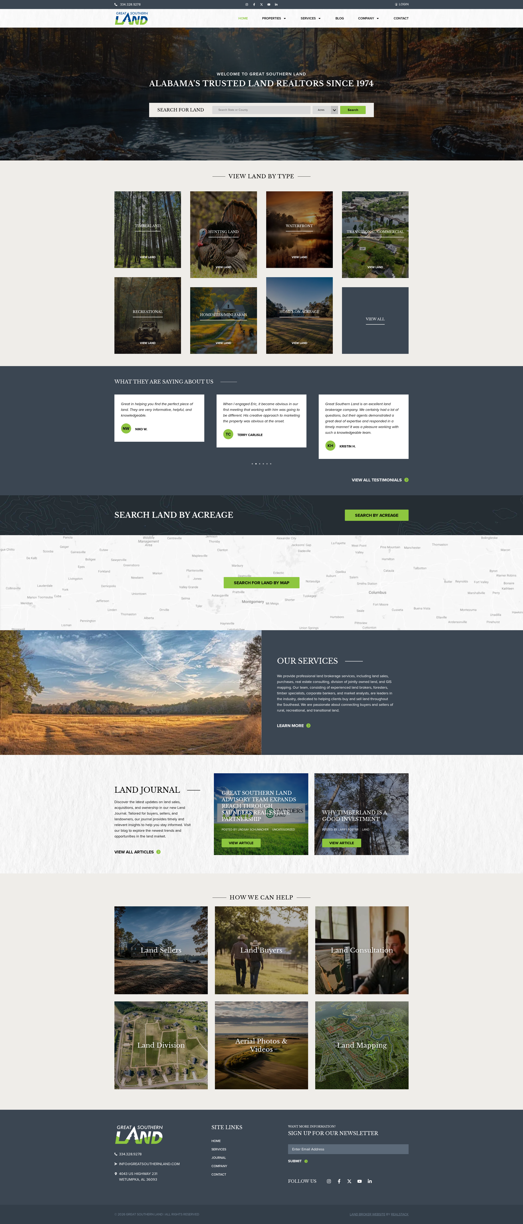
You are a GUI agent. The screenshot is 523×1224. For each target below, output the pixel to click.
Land (365, 829)
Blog (339, 18)
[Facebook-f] (254, 4)
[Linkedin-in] (276, 4)
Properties (271, 18)
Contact (401, 18)
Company (366, 18)
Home (243, 18)
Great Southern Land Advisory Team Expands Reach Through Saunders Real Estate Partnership (259, 806)
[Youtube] (268, 4)
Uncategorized (283, 829)
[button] (252, 463)
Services (308, 18)
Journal (218, 1157)
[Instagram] (246, 4)
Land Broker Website (367, 1214)
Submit (295, 1161)
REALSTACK (400, 1214)
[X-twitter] (261, 4)
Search (353, 110)
